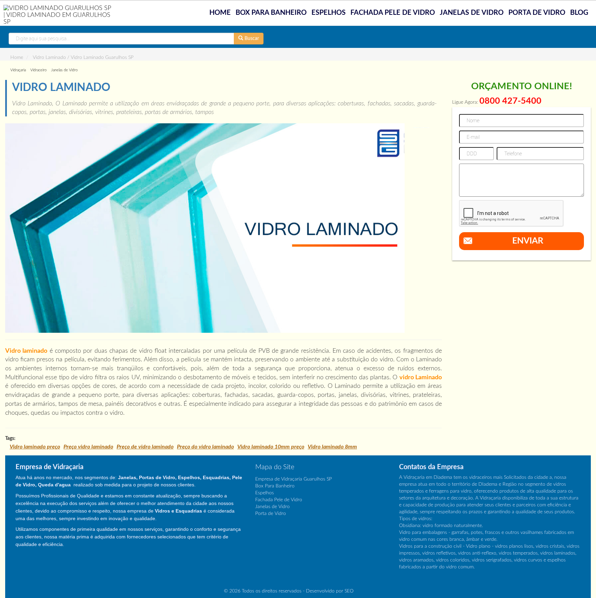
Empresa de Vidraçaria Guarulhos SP (293, 479)
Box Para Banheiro (271, 12)
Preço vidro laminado (88, 447)
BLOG (579, 12)
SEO (349, 591)
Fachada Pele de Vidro (392, 12)
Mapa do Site (274, 467)
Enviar (527, 241)
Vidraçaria (18, 70)
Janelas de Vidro (472, 12)
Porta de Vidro (536, 12)
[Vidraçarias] (58, 15)
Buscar (251, 38)
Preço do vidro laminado (205, 447)
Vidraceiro (38, 70)
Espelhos (328, 12)
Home (220, 12)
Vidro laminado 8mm (332, 447)
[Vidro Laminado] (205, 228)
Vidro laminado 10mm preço (270, 447)
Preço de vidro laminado (145, 447)
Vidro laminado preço (35, 447)
